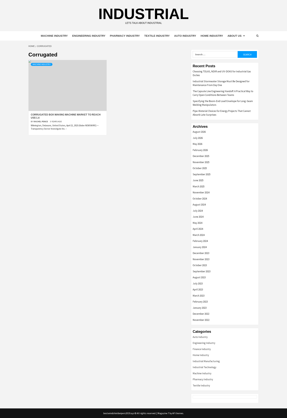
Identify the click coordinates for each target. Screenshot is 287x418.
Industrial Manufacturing (206, 361)
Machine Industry (54, 35)
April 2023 (198, 289)
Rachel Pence (41, 122)
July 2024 (198, 210)
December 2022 (201, 313)
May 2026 (197, 144)
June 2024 (198, 216)
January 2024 (200, 247)
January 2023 (200, 307)
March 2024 (198, 235)
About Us (235, 35)
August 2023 (199, 277)
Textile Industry (157, 35)
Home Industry (212, 35)
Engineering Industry (88, 35)
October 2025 (200, 168)
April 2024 (198, 228)
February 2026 (200, 150)
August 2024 (199, 204)
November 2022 (201, 320)
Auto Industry (185, 35)
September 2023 (201, 271)
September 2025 (201, 174)
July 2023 (198, 283)
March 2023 (198, 295)
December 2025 (201, 156)
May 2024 (197, 223)
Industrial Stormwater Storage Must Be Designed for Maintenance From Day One (221, 83)
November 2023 (201, 259)
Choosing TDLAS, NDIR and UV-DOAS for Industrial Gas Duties (222, 73)
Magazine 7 (163, 413)
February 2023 (200, 301)
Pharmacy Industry (125, 35)
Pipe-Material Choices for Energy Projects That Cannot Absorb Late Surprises (222, 113)
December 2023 (201, 253)
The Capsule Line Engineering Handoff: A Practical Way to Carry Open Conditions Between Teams (223, 93)
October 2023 (200, 265)
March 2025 (198, 186)
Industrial (143, 13)
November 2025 (201, 162)
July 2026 (198, 138)
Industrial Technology (204, 367)
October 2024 (200, 198)
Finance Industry (202, 349)
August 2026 (199, 131)
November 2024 (201, 192)
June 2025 (198, 180)
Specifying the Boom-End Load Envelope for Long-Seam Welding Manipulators (223, 103)
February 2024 (200, 241)
